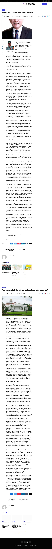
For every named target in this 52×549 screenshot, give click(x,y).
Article (3, 521)
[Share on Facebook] (42, 16)
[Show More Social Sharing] (49, 16)
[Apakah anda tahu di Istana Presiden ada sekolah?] (17, 306)
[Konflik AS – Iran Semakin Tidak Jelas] (17, 267)
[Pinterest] (3, 51)
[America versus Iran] (27, 517)
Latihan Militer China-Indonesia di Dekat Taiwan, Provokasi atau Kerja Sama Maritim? (6, 525)
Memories (4, 287)
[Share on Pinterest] (46, 16)
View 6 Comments (17, 279)
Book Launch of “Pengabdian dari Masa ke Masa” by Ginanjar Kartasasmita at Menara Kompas (16, 525)
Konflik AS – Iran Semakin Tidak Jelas (16, 273)
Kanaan (24, 272)
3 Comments (26, 293)
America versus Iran (27, 522)
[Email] (3, 54)
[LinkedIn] (3, 49)
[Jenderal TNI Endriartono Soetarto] (17, 29)
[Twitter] (3, 46)
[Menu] (2, 4)
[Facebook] (3, 44)
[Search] (49, 4)
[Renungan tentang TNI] (6, 267)
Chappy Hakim (7, 16)
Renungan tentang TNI (6, 272)
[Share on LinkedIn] (47, 16)
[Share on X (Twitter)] (44, 16)
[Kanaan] (27, 267)
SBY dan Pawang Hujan (23, 249)
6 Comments (26, 16)
